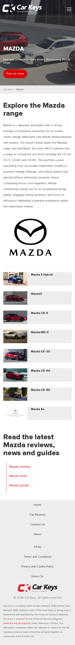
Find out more (15, 73)
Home (37, 505)
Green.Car (37, 576)
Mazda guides (19, 485)
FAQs (37, 547)
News (37, 534)
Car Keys (8, 89)
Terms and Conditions (37, 557)
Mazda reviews (20, 467)
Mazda (20, 89)
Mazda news (18, 476)
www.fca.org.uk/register (17, 623)
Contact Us (37, 524)
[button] (69, 9)
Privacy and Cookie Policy (37, 566)
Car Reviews (38, 514)
